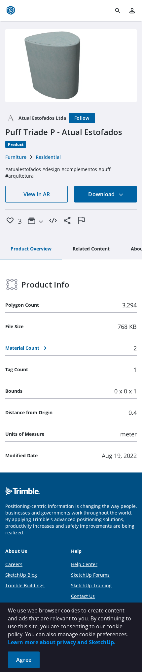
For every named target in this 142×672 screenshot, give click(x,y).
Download (102, 194)
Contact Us (83, 596)
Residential (48, 157)
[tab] (31, 249)
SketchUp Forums (90, 575)
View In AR (36, 194)
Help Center (84, 564)
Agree (23, 659)
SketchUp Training (91, 585)
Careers (13, 564)
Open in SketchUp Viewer (71, 65)
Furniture (15, 157)
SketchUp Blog (21, 575)
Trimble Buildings (25, 585)
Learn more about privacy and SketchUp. (62, 642)
